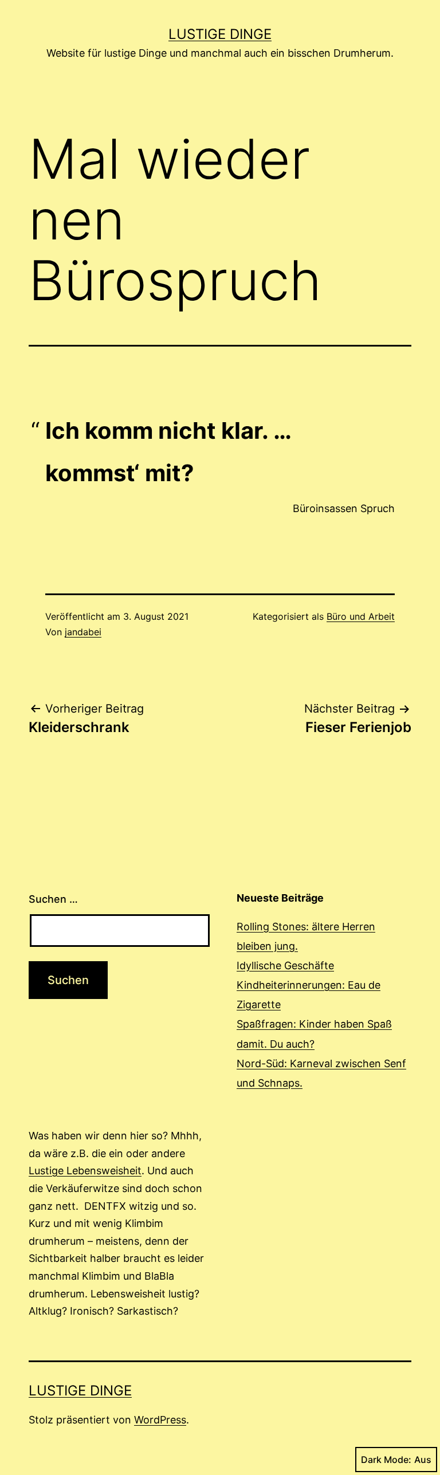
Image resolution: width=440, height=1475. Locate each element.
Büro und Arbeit (361, 616)
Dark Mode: (386, 1459)
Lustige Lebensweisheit (85, 1171)
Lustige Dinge (220, 34)
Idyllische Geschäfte (285, 965)
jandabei (83, 632)
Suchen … (53, 899)
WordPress (160, 1420)
